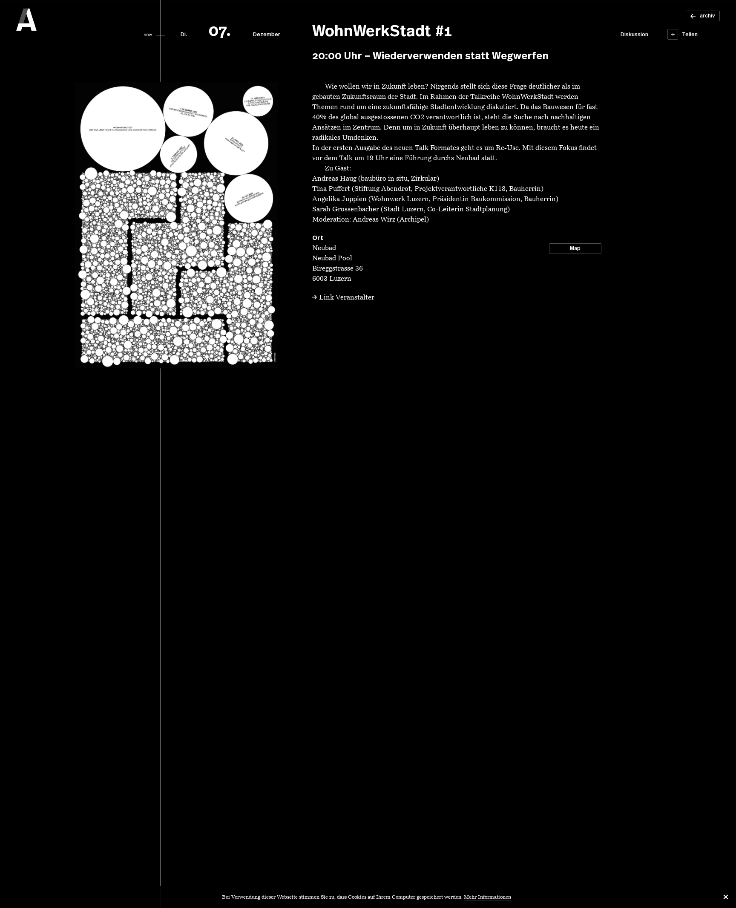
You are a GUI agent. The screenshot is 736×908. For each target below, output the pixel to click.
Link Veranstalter (346, 297)
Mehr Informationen (487, 897)
